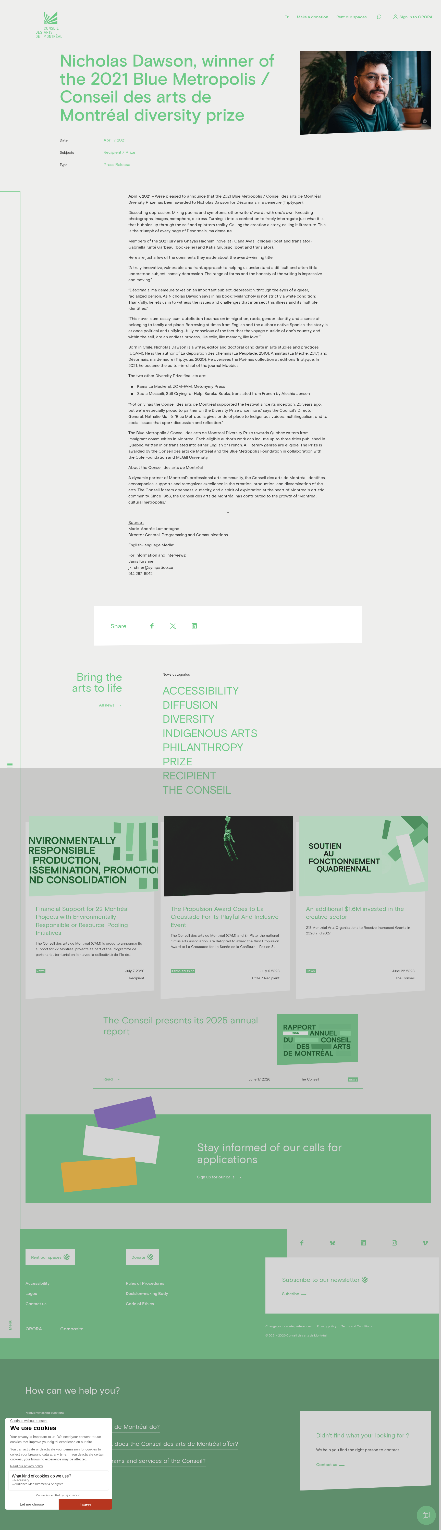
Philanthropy (203, 746)
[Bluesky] (332, 1242)
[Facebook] (152, 625)
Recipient (189, 775)
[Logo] (49, 25)
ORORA (34, 1328)
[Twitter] (173, 625)
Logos (31, 1293)
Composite (71, 1328)
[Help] (426, 1515)
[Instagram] (394, 1242)
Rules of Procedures (145, 1283)
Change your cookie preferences (288, 1326)
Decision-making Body (147, 1293)
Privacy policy (326, 1326)
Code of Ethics (140, 1303)
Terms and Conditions (356, 1326)
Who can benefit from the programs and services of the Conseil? (116, 1460)
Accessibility (201, 690)
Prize (177, 761)
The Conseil (197, 789)
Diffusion (190, 704)
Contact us (36, 1303)
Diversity (188, 718)
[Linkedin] (194, 625)
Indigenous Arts (210, 732)
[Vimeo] (425, 1242)
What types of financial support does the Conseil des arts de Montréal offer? (132, 1443)
